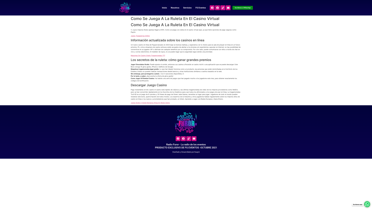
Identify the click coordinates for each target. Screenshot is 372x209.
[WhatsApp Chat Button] (367, 204)
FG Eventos (200, 8)
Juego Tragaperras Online (140, 36)
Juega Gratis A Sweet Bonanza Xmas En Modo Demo (150, 103)
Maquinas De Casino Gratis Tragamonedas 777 (148, 56)
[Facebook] (212, 7)
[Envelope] (228, 7)
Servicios (187, 8)
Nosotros (175, 8)
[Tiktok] (222, 7)
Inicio (164, 8)
